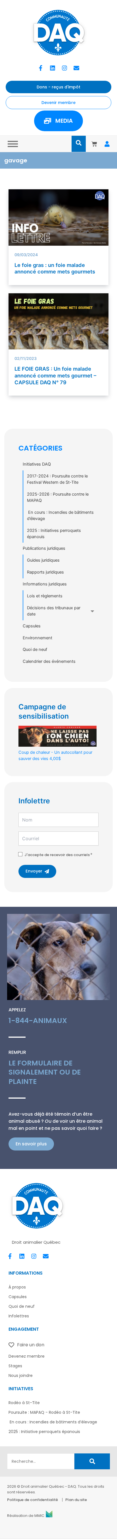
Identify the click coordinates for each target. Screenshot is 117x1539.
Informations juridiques (45, 584)
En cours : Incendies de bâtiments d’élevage (60, 515)
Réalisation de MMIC (25, 1515)
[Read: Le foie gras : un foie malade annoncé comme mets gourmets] (59, 217)
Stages (15, 1366)
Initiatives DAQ (37, 464)
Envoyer (34, 871)
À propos (17, 1287)
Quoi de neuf (35, 649)
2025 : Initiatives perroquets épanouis (54, 533)
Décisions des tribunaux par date (53, 611)
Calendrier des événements (49, 661)
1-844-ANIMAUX (38, 1021)
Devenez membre (27, 1356)
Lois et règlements (44, 595)
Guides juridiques (43, 560)
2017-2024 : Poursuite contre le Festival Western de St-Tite (57, 479)
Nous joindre (21, 1375)
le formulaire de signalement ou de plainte (45, 1072)
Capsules (32, 626)
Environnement (37, 637)
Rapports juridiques (45, 572)
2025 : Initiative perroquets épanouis (44, 1431)
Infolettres (19, 1316)
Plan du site (76, 1499)
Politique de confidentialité (32, 1499)
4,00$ (55, 755)
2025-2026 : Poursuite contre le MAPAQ (58, 497)
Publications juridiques (44, 548)
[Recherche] (92, 1461)
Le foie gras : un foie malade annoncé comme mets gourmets (54, 268)
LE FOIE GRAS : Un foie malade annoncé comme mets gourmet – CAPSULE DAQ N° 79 (55, 375)
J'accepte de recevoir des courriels (57, 854)
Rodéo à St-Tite (24, 1403)
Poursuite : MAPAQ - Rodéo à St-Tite (44, 1412)
